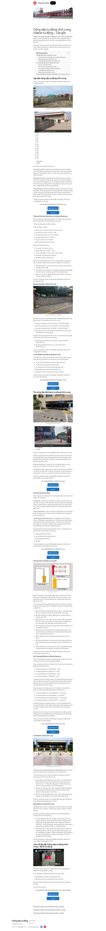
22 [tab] (38, 152)
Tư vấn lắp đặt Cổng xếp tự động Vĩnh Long (49, 61)
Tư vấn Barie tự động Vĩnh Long (46, 70)
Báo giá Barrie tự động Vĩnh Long (46, 72)
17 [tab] (37, 143)
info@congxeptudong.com (34, 926)
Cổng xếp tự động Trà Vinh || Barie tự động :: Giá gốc (48, 913)
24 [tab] (38, 156)
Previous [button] (39, 161)
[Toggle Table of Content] (67, 53)
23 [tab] (38, 154)
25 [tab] (38, 158)
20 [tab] (38, 148)
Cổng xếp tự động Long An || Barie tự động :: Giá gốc (48, 906)
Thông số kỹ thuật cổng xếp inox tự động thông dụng (51, 57)
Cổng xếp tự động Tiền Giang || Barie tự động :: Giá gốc (49, 910)
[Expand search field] (53, 3)
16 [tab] (37, 141)
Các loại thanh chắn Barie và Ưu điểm (47, 66)
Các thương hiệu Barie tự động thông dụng (49, 68)
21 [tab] (37, 150)
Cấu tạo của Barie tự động (44, 64)
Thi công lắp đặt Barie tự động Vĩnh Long (47, 63)
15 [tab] (37, 139)
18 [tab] (37, 145)
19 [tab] (37, 146)
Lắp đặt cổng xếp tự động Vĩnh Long (46, 55)
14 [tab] (37, 137)
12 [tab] (37, 133)
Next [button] (38, 163)
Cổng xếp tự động (43, 3)
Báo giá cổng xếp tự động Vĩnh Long (47, 59)
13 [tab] (37, 135)
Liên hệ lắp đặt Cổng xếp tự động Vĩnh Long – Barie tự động (52, 74)
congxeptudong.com (21, 926)
